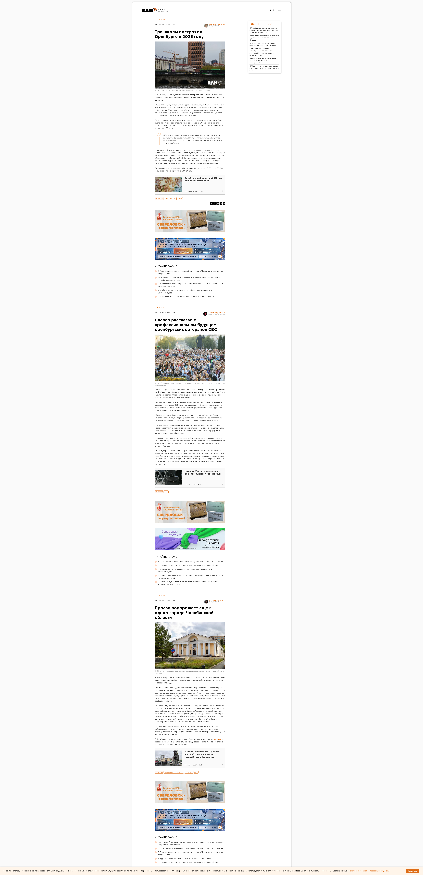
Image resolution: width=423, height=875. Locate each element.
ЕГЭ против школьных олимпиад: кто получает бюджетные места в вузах (264, 68)
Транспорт (188, 772)
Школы (179, 198)
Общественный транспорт (174, 772)
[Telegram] (217, 203)
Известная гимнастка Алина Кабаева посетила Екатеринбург (186, 297)
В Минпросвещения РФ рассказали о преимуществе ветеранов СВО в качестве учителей (190, 285)
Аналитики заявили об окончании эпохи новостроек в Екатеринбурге (264, 61)
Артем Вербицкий (216, 313)
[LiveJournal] (224, 203)
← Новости (160, 19)
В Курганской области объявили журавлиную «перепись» (184, 858)
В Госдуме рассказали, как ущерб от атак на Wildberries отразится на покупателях (190, 272)
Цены (196, 772)
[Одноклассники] (214, 203)
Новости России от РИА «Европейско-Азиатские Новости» (149, 10)
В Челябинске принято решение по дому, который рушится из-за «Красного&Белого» (264, 30)
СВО (166, 491)
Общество (159, 198)
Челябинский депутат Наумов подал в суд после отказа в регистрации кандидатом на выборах (191, 843)
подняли (217, 739)
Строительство (170, 198)
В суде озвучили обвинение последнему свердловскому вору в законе (190, 561)
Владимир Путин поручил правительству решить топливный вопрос (189, 565)
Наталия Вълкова (217, 24)
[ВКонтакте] (211, 203)
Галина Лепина (216, 600)
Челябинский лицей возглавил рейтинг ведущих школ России (263, 44)
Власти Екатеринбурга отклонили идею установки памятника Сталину (264, 38)
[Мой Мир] (221, 203)
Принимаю (412, 871)
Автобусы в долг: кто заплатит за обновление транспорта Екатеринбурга (185, 292)
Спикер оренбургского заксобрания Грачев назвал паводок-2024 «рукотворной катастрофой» (262, 52)
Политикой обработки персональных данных (369, 871)
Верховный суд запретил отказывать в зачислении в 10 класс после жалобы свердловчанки (189, 279)
